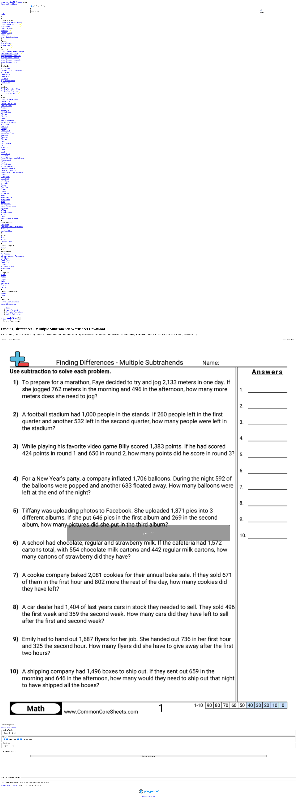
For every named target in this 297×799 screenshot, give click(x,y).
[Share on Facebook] (8, 319)
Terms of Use (5, 785)
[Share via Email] (16, 319)
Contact (15, 785)
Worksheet (13, 739)
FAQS (11, 785)
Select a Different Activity (11, 340)
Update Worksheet (148, 756)
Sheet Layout (10, 752)
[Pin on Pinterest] (10, 319)
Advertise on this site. (148, 796)
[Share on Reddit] (13, 319)
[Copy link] (19, 318)
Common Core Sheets (9, 4)
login (3, 14)
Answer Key (27, 739)
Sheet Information (288, 340)
